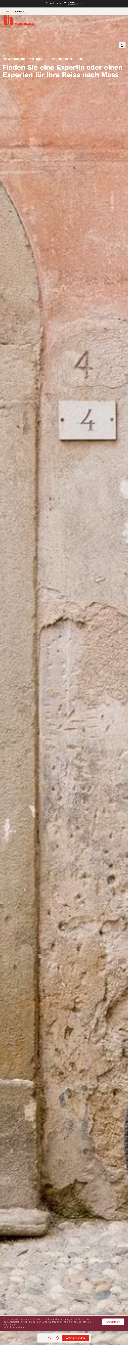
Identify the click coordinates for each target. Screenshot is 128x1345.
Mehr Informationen (15, 1327)
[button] (50, 1338)
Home (6, 11)
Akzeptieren (113, 1321)
